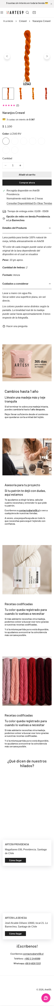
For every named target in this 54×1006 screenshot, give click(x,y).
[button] (34, 12)
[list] (27, 56)
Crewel (23, 21)
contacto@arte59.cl (33, 953)
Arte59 (48, 989)
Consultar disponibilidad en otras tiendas (29, 203)
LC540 (41, 141)
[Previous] (7, 56)
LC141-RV (23, 141)
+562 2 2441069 (32, 958)
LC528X (5, 150)
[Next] (47, 56)
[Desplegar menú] (2, 12)
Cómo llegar (15, 860)
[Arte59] (15, 12)
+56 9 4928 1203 (33, 963)
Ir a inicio (8, 21)
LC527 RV (32, 141)
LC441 (14, 141)
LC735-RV (14, 150)
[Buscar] (27, 12)
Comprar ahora (27, 182)
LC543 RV (5, 141)
